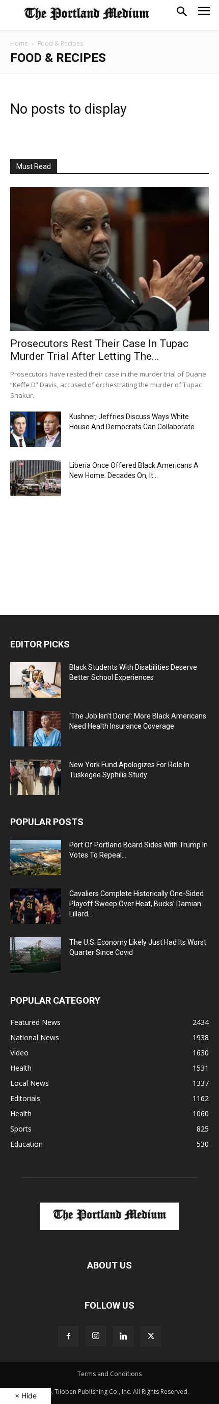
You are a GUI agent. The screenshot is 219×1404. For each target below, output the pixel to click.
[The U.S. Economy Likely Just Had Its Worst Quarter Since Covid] (35, 955)
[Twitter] (151, 1336)
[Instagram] (96, 1336)
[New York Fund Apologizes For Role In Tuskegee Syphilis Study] (35, 777)
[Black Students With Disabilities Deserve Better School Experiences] (35, 680)
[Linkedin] (123, 1336)
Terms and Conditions (109, 1373)
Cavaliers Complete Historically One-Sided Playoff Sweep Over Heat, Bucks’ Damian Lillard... (136, 903)
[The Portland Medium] (86, 15)
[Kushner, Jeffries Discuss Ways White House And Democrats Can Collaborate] (35, 429)
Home (19, 43)
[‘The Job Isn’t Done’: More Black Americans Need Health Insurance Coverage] (35, 728)
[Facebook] (68, 1336)
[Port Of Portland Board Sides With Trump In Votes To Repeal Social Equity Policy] (35, 857)
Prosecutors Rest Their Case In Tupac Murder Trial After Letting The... (99, 349)
